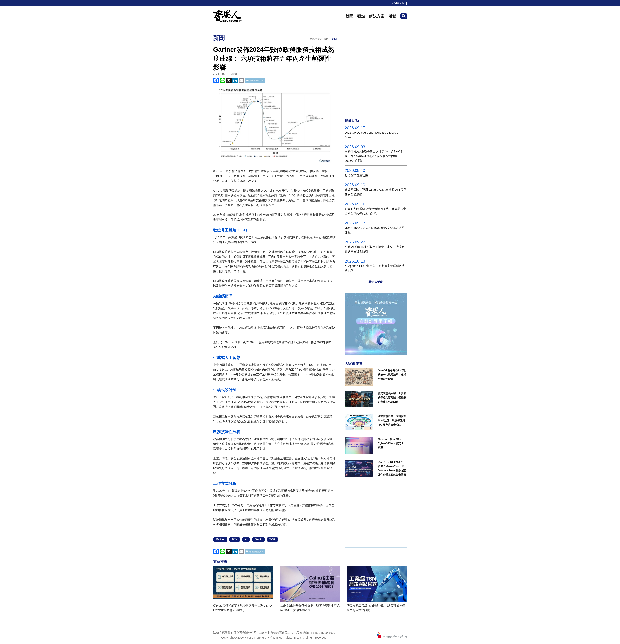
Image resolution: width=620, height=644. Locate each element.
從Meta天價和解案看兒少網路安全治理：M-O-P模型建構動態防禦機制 (243, 608)
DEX (235, 539)
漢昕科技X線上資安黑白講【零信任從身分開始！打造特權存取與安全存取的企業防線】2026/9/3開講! (373, 156)
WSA (272, 539)
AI (246, 539)
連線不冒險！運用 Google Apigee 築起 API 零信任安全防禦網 (376, 192)
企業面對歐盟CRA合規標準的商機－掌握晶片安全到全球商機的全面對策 (375, 211)
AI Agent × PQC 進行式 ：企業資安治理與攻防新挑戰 (375, 268)
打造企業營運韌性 (356, 175)
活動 (392, 16)
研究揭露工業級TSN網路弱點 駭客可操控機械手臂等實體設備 (376, 608)
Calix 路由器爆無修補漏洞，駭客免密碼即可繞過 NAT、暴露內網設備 (310, 608)
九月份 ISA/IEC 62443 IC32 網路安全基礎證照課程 (374, 230)
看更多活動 (376, 282)
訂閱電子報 (398, 3)
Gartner (220, 539)
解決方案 (377, 16)
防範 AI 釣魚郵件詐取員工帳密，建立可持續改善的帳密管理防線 (374, 249)
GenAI (258, 539)
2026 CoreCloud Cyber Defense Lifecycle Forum (371, 135)
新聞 (349, 16)
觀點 (361, 16)
